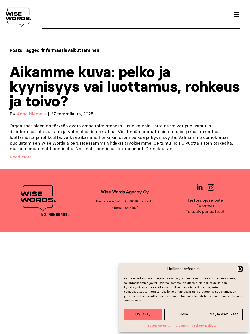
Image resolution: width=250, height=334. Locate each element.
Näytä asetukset (223, 314)
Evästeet (205, 206)
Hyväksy (143, 314)
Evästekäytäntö (159, 325)
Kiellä (183, 314)
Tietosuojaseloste (205, 200)
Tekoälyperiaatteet (205, 211)
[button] (240, 269)
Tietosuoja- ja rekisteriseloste (195, 325)
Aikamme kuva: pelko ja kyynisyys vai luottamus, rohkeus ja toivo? (125, 86)
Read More (21, 157)
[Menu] (236, 15)
